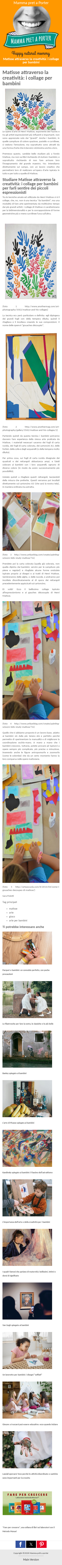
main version (31, 1559)
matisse (13, 909)
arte (11, 912)
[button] (20, 1544)
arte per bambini (18, 920)
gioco (12, 916)
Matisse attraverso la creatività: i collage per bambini (31, 61)
